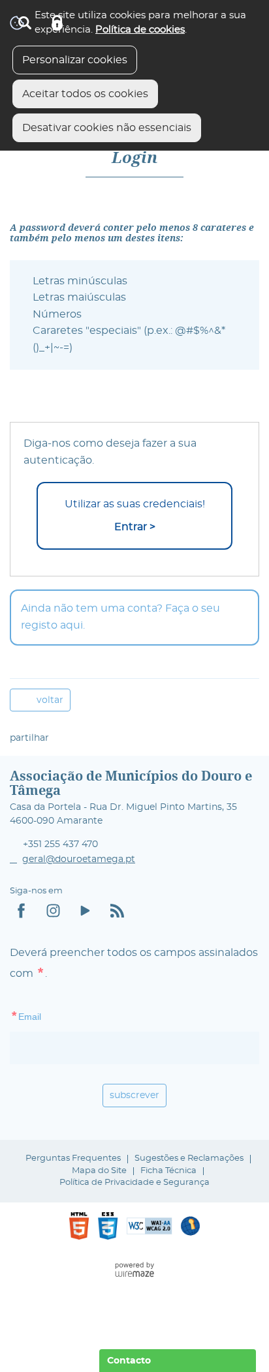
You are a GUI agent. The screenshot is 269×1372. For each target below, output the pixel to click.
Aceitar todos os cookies (85, 94)
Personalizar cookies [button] (74, 60)
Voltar (50, 700)
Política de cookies (140, 30)
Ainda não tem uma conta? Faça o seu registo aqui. (120, 617)
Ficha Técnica (168, 1171)
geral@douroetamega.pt (78, 859)
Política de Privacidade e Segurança (134, 1182)
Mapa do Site (99, 1171)
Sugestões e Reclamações (189, 1158)
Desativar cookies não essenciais (106, 128)
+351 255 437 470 (60, 844)
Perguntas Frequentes (73, 1158)
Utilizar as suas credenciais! (135, 515)
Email (52, 1015)
